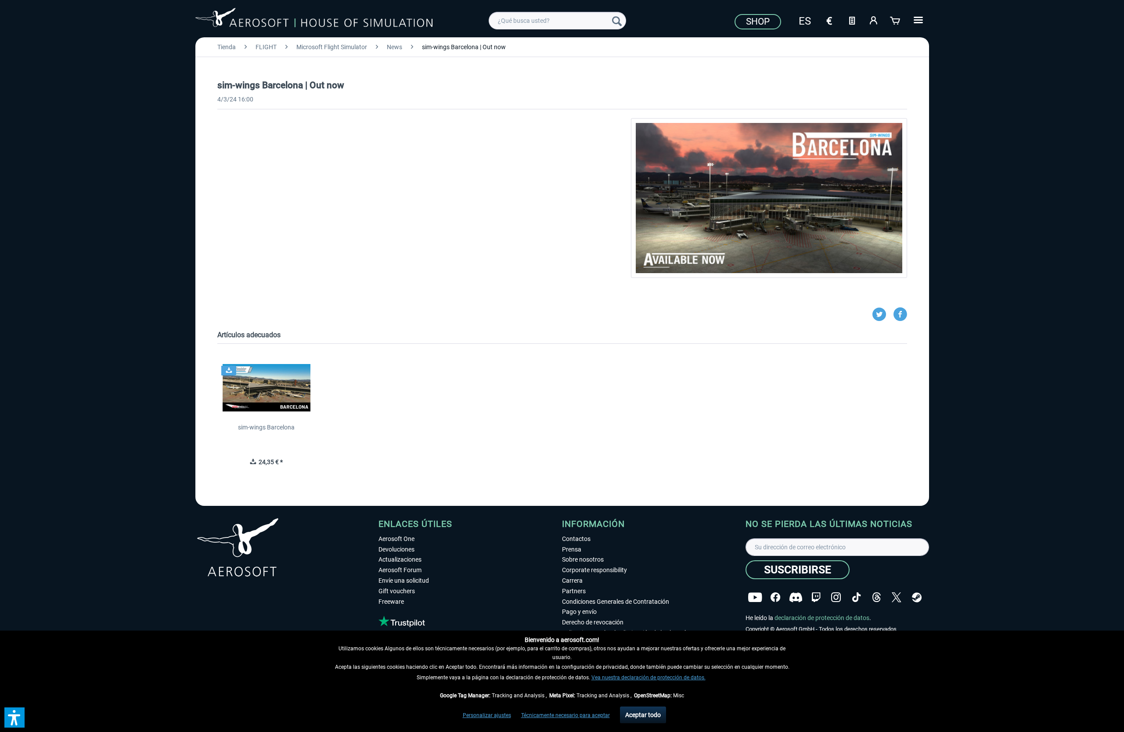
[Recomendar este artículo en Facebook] (900, 314)
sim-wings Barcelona (266, 427)
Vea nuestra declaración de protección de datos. (648, 677)
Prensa (571, 549)
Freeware (391, 601)
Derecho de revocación (592, 622)
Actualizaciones (400, 559)
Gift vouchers (396, 591)
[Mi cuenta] (874, 20)
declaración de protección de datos (822, 617)
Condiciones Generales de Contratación (615, 601)
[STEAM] (917, 597)
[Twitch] (816, 597)
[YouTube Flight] (755, 597)
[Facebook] (775, 597)
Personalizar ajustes (487, 715)
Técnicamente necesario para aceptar (565, 715)
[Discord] (795, 597)
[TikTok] (856, 597)
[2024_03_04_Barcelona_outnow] (769, 198)
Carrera (572, 580)
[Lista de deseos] (852, 20)
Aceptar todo (643, 714)
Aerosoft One (396, 538)
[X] (896, 597)
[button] (14, 717)
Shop (758, 21)
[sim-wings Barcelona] (266, 387)
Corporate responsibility (594, 569)
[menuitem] (557, 20)
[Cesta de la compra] (895, 20)
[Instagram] (836, 597)
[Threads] (876, 597)
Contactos (576, 538)
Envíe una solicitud (403, 580)
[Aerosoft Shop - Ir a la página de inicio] (313, 19)
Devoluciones (396, 549)
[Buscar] (617, 20)
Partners (574, 591)
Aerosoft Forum (400, 569)
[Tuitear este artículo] (882, 314)
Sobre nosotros (583, 559)
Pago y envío (579, 611)
